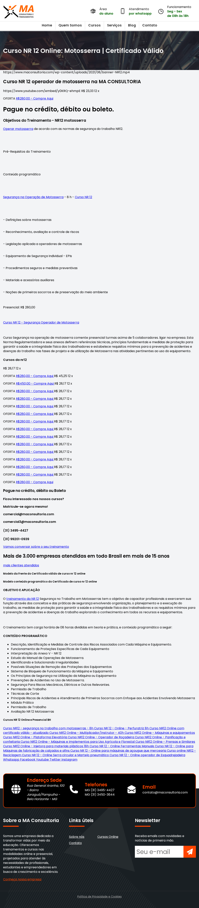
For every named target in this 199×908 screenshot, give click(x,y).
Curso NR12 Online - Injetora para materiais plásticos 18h (46, 746)
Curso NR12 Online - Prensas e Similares (165, 741)
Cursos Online (107, 837)
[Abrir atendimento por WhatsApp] (123, 11)
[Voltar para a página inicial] (18, 11)
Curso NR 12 (83, 197)
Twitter (55, 759)
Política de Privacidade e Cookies (99, 896)
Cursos (94, 25)
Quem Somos (70, 25)
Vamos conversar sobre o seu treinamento (36, 546)
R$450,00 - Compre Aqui (35, 383)
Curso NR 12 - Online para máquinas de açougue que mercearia (118, 750)
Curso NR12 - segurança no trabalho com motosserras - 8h (48, 728)
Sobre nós (76, 837)
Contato (149, 25)
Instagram (69, 759)
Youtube (43, 759)
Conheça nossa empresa (22, 879)
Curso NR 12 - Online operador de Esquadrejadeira (147, 755)
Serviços (114, 25)
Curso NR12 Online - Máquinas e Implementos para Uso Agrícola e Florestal (78, 741)
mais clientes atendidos (21, 565)
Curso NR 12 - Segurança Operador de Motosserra (41, 322)
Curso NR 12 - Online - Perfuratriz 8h (121, 728)
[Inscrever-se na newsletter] (189, 852)
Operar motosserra (18, 129)
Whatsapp (11, 759)
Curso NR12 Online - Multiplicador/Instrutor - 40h (87, 732)
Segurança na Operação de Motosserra (33, 197)
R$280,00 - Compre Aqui (34, 98)
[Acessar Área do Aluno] (93, 11)
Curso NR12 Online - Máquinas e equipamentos (160, 732)
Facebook (28, 759)
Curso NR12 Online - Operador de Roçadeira (101, 737)
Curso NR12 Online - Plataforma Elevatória (35, 737)
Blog (132, 25)
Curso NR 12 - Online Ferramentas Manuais (122, 746)
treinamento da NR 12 (22, 599)
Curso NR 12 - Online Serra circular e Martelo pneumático (66, 755)
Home (47, 25)
